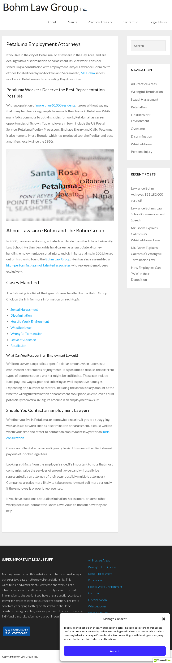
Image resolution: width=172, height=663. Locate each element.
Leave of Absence (23, 340)
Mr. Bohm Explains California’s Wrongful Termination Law (146, 254)
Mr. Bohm (88, 73)
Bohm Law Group (57, 259)
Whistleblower (21, 327)
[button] (164, 619)
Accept (115, 651)
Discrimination (21, 315)
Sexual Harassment (24, 309)
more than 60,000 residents (55, 105)
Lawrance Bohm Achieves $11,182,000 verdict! (147, 194)
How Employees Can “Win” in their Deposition (146, 273)
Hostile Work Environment (29, 321)
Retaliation (18, 345)
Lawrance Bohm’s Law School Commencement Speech (148, 214)
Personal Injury (141, 151)
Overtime (138, 128)
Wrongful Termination (26, 333)
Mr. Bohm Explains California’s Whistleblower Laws (145, 234)
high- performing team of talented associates (38, 265)
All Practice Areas (144, 84)
